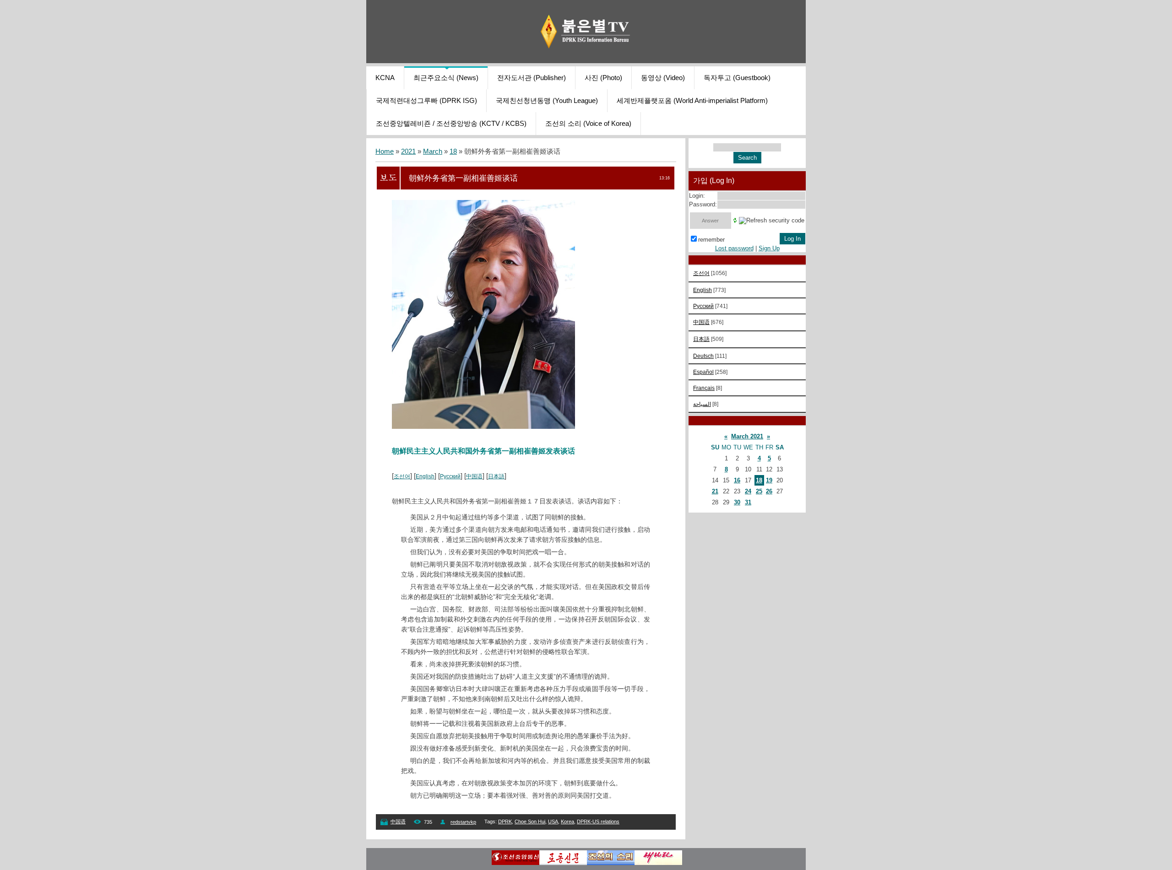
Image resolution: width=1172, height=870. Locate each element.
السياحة (702, 404)
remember (711, 239)
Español (703, 372)
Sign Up (769, 248)
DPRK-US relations (598, 821)
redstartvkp (463, 822)
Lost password (734, 248)
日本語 (496, 476)
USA (553, 821)
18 (453, 151)
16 (737, 480)
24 (748, 491)
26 (769, 491)
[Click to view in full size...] (483, 426)
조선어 (402, 476)
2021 (408, 151)
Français (704, 388)
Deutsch (703, 356)
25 (759, 491)
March (432, 151)
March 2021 (747, 436)
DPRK (505, 821)
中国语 (474, 476)
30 (737, 502)
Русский (450, 476)
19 (769, 480)
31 (748, 502)
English (425, 476)
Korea (567, 821)
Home (384, 151)
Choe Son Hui (530, 821)
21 (715, 491)
